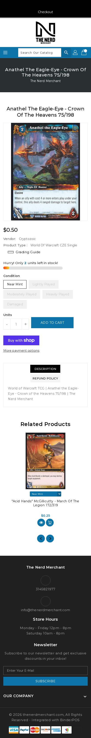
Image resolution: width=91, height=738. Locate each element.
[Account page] (75, 52)
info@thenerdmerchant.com (45, 610)
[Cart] (84, 52)
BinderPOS (70, 720)
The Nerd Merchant (45, 81)
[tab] (45, 369)
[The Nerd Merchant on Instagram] (37, 5)
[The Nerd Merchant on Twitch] (62, 5)
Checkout (45, 12)
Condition (11, 276)
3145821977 (45, 589)
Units (7, 314)
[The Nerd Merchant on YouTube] (45, 5)
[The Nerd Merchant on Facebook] (28, 5)
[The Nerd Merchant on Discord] (54, 5)
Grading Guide (28, 252)
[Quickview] (41, 522)
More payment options (21, 351)
